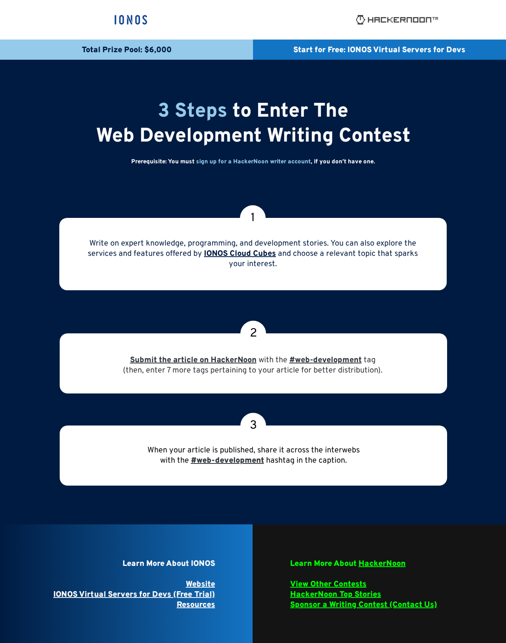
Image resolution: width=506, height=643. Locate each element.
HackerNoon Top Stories (335, 595)
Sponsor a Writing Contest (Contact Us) (363, 605)
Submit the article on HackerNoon (193, 360)
